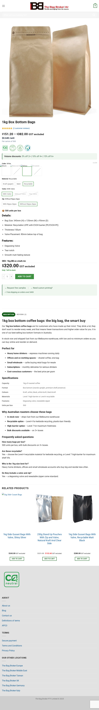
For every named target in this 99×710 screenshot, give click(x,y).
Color (4, 164)
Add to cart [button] (17, 559)
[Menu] (3, 6)
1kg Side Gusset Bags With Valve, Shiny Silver (17, 536)
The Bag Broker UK (10, 680)
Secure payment (9, 640)
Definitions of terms (11, 620)
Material (5, 179)
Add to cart (24, 276)
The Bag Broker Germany (13, 685)
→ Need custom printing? (41, 288)
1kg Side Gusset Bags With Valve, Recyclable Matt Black (82, 537)
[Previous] (2, 529)
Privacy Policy (8, 650)
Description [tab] (8, 314)
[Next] (97, 529)
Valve (4, 189)
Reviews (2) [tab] (22, 314)
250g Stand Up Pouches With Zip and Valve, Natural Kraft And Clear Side (49, 539)
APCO (4, 625)
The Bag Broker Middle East (14, 670)
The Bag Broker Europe (12, 665)
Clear (95, 163)
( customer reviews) (21, 128)
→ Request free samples (15, 288)
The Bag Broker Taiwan (12, 675)
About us (6, 605)
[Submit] (94, 14)
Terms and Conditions (12, 645)
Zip (3, 199)
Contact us (7, 615)
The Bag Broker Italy (11, 690)
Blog (4, 610)
